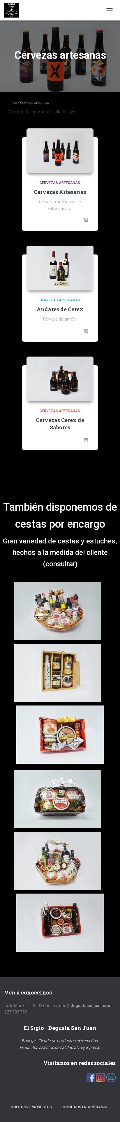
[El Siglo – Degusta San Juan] (13, 10)
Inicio (13, 103)
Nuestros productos (31, 1107)
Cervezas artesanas (60, 183)
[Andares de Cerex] (60, 268)
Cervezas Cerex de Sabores (60, 424)
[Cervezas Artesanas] (60, 150)
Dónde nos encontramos (85, 1107)
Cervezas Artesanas (60, 191)
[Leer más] (86, 220)
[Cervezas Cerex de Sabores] (60, 379)
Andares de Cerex (60, 309)
